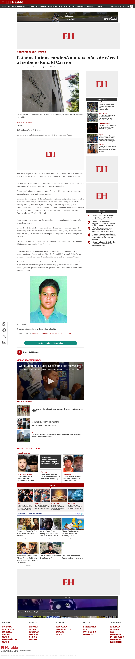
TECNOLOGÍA (61, 627)
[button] (4, 324)
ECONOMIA (7, 632)
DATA (85, 629)
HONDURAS (7, 627)
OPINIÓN (33, 637)
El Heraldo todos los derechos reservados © (16, 650)
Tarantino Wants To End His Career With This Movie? (27, 533)
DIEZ (112, 632)
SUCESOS (6, 634)
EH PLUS (86, 622)
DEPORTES (33, 627)
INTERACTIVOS (89, 634)
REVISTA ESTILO (116, 634)
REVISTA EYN (115, 639)
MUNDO (5, 637)
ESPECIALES (34, 632)
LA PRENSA (114, 629)
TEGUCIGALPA (8, 629)
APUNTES (33, 639)
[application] (50, 381)
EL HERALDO (115, 627)
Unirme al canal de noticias (52, 343)
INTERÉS (33, 622)
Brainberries (28, 538)
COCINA (32, 629)
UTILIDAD (60, 622)
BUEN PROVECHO (117, 637)
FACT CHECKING (89, 632)
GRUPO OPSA (115, 622)
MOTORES (60, 634)
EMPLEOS (60, 632)
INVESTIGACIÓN (90, 627)
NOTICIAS (6, 622)
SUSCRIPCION (116, 642)
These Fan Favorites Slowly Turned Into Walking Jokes (70, 533)
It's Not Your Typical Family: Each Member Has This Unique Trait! (49, 533)
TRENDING (33, 634)
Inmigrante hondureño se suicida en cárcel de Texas (52, 333)
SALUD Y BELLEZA (63, 629)
